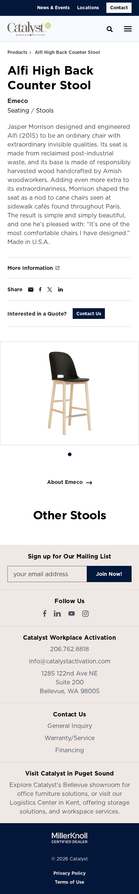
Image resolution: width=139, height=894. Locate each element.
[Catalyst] (29, 29)
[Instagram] (85, 614)
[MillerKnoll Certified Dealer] (69, 837)
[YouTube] (71, 613)
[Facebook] (44, 613)
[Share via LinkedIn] (60, 289)
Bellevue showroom (91, 785)
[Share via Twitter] (49, 289)
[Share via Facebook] (40, 289)
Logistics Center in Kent (44, 802)
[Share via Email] (30, 290)
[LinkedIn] (57, 613)
